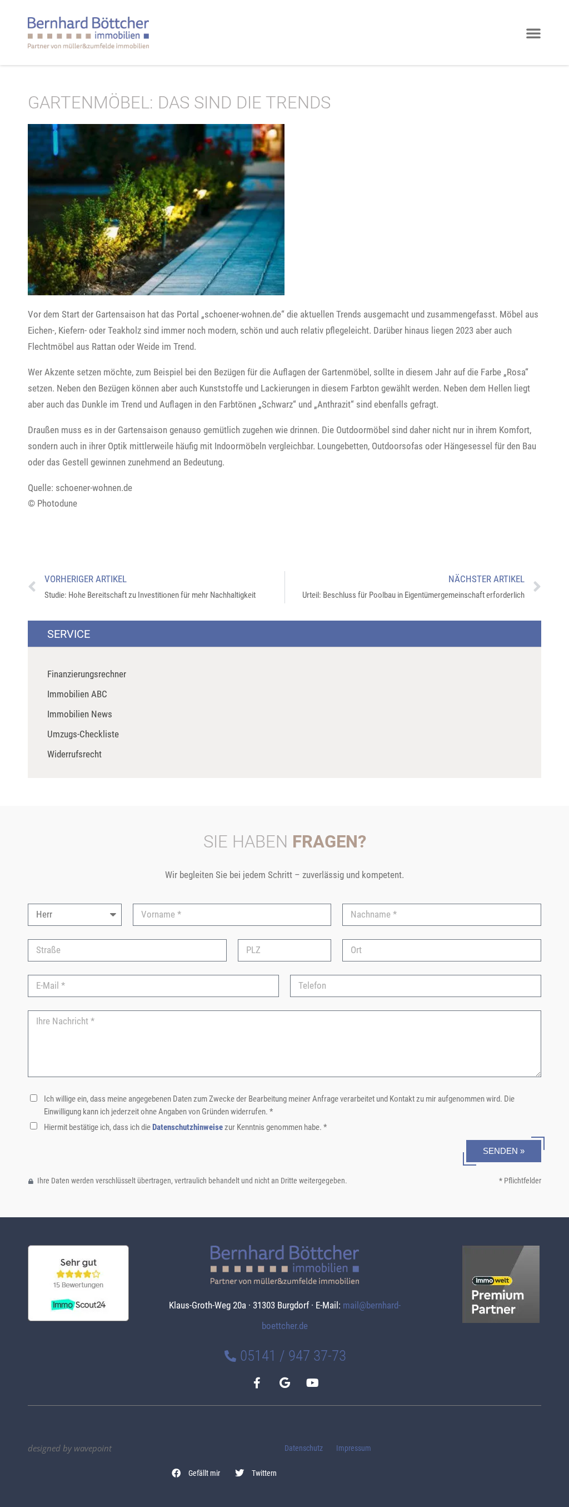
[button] (196, 1473)
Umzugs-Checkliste (83, 734)
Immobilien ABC (77, 694)
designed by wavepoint (70, 1448)
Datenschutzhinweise (187, 1127)
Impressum (353, 1448)
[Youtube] (312, 1383)
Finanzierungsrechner (86, 674)
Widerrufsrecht (74, 754)
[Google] (284, 1383)
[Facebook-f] (256, 1383)
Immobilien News (79, 714)
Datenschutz (303, 1448)
